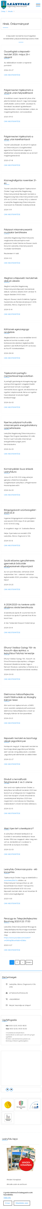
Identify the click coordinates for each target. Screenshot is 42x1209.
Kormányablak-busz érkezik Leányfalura (18, 470)
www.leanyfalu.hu (11, 880)
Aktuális (10, 11)
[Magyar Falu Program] (8, 1118)
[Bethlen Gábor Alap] (21, 1105)
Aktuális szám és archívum (17, 1184)
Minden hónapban (14, 1180)
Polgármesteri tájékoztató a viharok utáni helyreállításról (18, 91)
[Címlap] (3, 5)
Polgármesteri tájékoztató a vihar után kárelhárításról (18, 138)
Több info (7, 1198)
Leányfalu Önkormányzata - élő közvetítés (20, 871)
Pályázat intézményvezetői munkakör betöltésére (18, 231)
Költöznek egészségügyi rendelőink (16, 331)
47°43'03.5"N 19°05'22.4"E (18, 993)
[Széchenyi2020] (34, 1105)
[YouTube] (11, 1089)
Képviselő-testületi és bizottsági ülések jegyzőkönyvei (20, 739)
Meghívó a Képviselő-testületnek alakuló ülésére (21, 279)
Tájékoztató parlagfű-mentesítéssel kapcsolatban (18, 374)
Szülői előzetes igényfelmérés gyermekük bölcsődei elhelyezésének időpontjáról (19, 563)
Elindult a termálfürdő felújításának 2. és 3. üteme (18, 781)
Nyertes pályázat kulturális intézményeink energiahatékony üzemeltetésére (20, 425)
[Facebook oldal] (7, 1089)
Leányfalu (18, 4)
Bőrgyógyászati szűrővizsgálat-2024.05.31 (20, 511)
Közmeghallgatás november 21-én (20, 182)
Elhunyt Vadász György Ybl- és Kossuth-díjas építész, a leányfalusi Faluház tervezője (20, 650)
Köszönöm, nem (22, 1203)
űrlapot (27, 1005)
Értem (7, 1203)
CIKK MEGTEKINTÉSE (12, 75)
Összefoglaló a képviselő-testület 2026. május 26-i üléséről (17, 54)
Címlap (3, 11)
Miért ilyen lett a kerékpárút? (19, 828)
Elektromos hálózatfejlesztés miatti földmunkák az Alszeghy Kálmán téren (20, 697)
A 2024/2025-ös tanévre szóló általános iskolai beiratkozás (19, 606)
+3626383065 (14, 999)
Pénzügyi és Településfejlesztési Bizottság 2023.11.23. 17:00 (20, 920)
